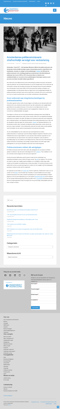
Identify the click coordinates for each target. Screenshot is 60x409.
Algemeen (24, 63)
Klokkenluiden (32, 1)
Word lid (5, 389)
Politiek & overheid (8, 370)
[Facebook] (46, 3)
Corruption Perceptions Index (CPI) (20, 1)
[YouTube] (53, 3)
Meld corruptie (7, 345)
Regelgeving (6, 342)
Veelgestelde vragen (8, 340)
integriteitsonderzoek (39, 176)
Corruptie (29, 63)
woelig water (26, 170)
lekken (16, 172)
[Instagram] (46, 5)
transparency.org (7, 1)
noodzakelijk (39, 178)
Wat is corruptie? (7, 336)
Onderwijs (6, 368)
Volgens (38, 71)
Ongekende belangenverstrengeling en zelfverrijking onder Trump (22, 219)
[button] (54, 10)
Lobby (38, 1)
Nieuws (44, 63)
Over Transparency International (11, 319)
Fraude (36, 63)
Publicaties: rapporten (9, 349)
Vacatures (6, 332)
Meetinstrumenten (8, 344)
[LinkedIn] (51, 3)
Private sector (7, 371)
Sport (5, 373)
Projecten (6, 347)
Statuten (6, 327)
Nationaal (40, 63)
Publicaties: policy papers (9, 351)
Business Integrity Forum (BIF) (10, 390)
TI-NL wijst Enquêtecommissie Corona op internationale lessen (22, 214)
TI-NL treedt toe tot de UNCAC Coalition (16, 224)
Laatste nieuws (7, 378)
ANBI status (6, 325)
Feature (33, 63)
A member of (9, 282)
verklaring (38, 151)
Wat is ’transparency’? (9, 338)
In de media (6, 379)
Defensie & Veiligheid (8, 359)
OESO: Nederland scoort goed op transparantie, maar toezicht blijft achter (24, 229)
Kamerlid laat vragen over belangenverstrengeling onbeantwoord (22, 209)
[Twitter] (48, 3)
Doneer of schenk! (8, 387)
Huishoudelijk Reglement (9, 330)
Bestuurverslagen (8, 328)
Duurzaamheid (7, 361)
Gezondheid (6, 362)
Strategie (6, 323)
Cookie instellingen (8, 395)
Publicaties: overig (8, 353)
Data (5, 357)
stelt (37, 159)
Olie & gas (6, 366)
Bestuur (5, 321)
